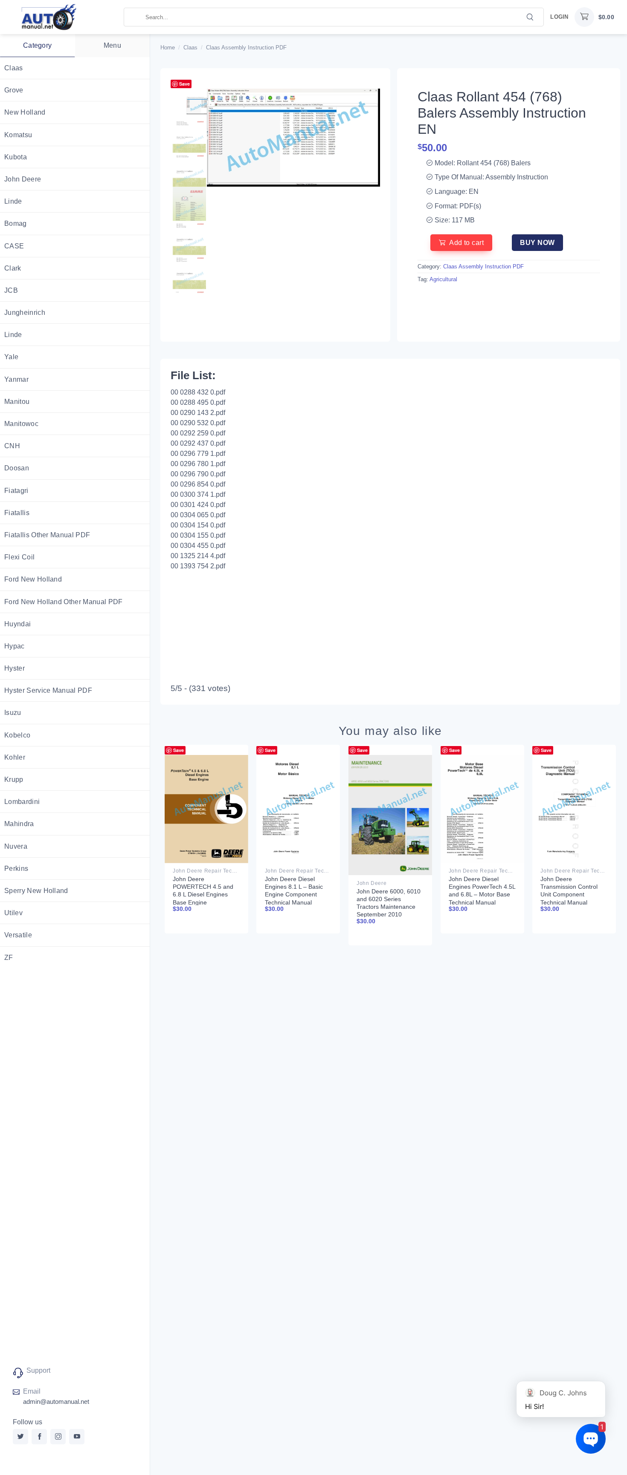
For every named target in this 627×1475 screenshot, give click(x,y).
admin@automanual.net (56, 1401)
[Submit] (530, 16)
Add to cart (466, 242)
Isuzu (12, 712)
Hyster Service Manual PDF (48, 690)
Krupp (13, 779)
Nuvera (15, 846)
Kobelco (17, 735)
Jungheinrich (24, 312)
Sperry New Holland (36, 890)
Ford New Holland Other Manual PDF (63, 601)
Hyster (14, 668)
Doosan (16, 468)
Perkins (16, 868)
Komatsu (18, 134)
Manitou (16, 401)
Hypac (14, 646)
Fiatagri (16, 490)
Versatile (18, 935)
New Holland (25, 112)
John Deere (22, 179)
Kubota (15, 157)
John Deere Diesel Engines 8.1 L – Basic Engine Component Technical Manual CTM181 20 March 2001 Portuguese (298, 898)
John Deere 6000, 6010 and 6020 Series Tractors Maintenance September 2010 (389, 903)
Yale (11, 356)
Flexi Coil (19, 557)
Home (167, 47)
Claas (13, 68)
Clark (12, 268)
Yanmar (16, 379)
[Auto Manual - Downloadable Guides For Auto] (61, 17)
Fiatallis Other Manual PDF (47, 535)
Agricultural (443, 279)
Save (184, 84)
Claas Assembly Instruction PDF (246, 47)
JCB (11, 290)
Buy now (537, 242)
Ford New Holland (33, 579)
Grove (13, 90)
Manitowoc (21, 423)
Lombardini (22, 801)
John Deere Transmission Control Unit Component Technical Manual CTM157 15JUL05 (569, 894)
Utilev (13, 912)
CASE (14, 246)
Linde (13, 201)
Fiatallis (16, 512)
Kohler (14, 757)
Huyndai (17, 624)
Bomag (15, 223)
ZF (8, 957)
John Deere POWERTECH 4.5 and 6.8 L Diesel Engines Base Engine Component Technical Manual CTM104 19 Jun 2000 (205, 902)
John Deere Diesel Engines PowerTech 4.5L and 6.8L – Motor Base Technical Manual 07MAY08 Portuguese (482, 894)
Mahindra (19, 823)
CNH (12, 445)
